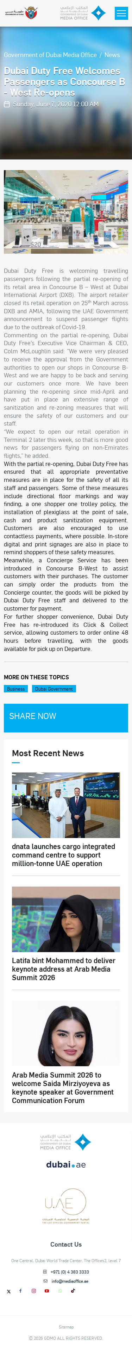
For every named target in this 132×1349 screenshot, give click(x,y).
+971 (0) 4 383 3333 (70, 1272)
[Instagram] (34, 1291)
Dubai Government (54, 689)
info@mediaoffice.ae (70, 1281)
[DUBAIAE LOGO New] (66, 1168)
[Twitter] (9, 1292)
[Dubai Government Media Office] (83, 13)
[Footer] (66, 1221)
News (112, 54)
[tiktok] (73, 1291)
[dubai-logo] (66, 1194)
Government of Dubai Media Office (50, 54)
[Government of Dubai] (21, 13)
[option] (66, 212)
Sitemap (66, 1327)
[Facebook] (21, 1291)
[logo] (66, 1142)
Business (16, 689)
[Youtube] (47, 1291)
